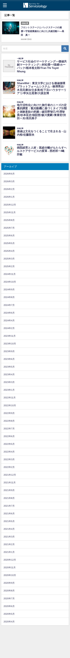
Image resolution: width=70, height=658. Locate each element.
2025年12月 (10, 205)
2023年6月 (9, 359)
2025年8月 (9, 220)
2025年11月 (10, 212)
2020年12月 (10, 560)
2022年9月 (9, 413)
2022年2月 (9, 467)
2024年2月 (9, 328)
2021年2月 (9, 544)
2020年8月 (9, 590)
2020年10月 (10, 575)
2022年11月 (10, 397)
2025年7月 (9, 228)
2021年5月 (9, 521)
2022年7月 (9, 428)
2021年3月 (9, 536)
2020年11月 (10, 567)
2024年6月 (9, 313)
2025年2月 (9, 266)
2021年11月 (10, 482)
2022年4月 (9, 452)
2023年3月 (9, 382)
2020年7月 (9, 598)
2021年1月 (9, 552)
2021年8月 (9, 498)
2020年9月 (9, 583)
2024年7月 (9, 305)
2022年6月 (9, 436)
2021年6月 (9, 513)
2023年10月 (10, 343)
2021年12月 (10, 475)
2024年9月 (9, 289)
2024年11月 (10, 274)
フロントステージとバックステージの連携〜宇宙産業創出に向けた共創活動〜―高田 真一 (42, 31)
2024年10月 (10, 282)
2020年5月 (9, 614)
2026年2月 (9, 189)
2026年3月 (9, 181)
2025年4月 (9, 251)
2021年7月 (9, 506)
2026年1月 (9, 197)
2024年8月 (9, 297)
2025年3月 (9, 258)
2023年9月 (9, 351)
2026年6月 (9, 174)
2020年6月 (9, 606)
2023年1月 (9, 390)
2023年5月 (9, 367)
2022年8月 (9, 421)
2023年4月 (9, 374)
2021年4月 (9, 529)
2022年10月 (10, 405)
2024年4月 (9, 320)
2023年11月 (10, 336)
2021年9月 (9, 490)
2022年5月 (9, 444)
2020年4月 (9, 621)
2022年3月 (9, 459)
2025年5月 (9, 243)
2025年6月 (9, 235)
